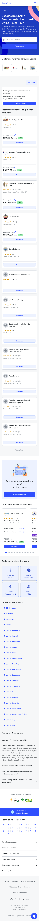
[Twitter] (23, 899)
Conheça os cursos (9, 848)
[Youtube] (27, 899)
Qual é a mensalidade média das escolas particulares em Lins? (17, 773)
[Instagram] (15, 899)
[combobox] (19, 39)
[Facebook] (11, 899)
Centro (8, 625)
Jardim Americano (13, 641)
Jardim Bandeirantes (14, 658)
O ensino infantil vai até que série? (14, 740)
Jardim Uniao (11, 725)
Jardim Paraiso (11, 692)
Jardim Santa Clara (13, 703)
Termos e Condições (11, 881)
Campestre (10, 619)
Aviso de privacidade (28, 881)
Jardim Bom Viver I (13, 664)
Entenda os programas (10, 865)
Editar (21, 528)
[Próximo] (29, 450)
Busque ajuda (7, 871)
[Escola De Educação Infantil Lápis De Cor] (24, 68)
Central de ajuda (22, 813)
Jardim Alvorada (12, 636)
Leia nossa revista (8, 859)
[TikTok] (19, 899)
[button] (3, 553)
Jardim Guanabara (13, 686)
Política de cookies (15, 887)
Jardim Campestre (13, 675)
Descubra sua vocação (10, 842)
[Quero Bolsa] (10, 3)
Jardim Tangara (12, 720)
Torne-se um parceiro (19, 892)
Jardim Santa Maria (13, 709)
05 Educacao (11, 608)
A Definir (9, 614)
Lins (4, 11)
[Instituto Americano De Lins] (15, 68)
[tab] (6, 552)
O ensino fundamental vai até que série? (17, 766)
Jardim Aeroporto (13, 630)
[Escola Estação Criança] (6, 68)
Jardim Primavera (12, 697)
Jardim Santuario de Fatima (16, 714)
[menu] (35, 3)
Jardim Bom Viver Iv (13, 669)
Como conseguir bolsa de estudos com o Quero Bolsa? (17, 781)
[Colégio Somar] (33, 68)
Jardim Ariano (11, 653)
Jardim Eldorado (12, 681)
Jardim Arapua (11, 647)
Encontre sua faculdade (10, 853)
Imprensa (27, 887)
